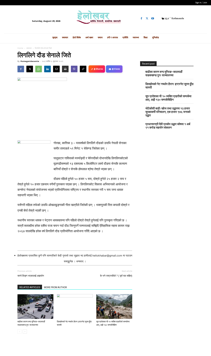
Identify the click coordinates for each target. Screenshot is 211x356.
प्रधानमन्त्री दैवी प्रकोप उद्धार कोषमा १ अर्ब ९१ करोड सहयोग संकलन (167, 125)
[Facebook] (141, 18)
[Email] (56, 69)
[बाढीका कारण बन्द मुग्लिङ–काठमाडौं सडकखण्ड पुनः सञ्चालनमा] (35, 306)
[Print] (65, 69)
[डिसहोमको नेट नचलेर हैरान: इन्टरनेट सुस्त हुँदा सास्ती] (75, 306)
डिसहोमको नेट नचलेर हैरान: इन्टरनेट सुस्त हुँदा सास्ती (169, 85)
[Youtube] (153, 18)
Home (20, 48)
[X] (29, 69)
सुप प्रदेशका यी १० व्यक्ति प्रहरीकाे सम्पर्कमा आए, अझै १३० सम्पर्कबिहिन (168, 97)
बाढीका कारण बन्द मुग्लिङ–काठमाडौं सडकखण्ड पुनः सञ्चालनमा (163, 73)
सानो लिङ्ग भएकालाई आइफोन (30, 275)
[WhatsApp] (38, 69)
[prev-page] (19, 331)
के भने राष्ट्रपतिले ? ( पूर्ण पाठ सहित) (116, 275)
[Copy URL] (83, 69)
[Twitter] (147, 18)
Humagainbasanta (29, 61)
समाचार (29, 48)
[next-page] (25, 331)
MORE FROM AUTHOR (55, 287)
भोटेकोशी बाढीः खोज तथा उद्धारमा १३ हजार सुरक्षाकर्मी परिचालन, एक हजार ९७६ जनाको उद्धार (167, 112)
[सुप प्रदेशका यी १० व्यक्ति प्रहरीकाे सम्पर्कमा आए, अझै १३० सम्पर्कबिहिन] (114, 306)
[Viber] (74, 69)
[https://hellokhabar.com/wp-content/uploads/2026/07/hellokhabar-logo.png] (105, 18)
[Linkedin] (47, 69)
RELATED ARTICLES (29, 287)
